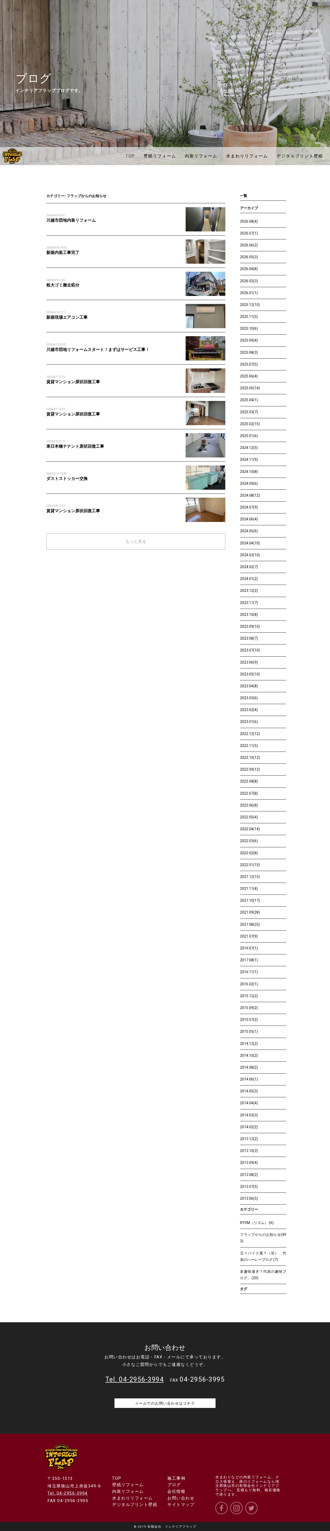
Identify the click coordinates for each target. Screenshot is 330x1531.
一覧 (243, 196)
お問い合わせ (180, 1498)
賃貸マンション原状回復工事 (73, 381)
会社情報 (176, 1491)
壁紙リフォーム (128, 1484)
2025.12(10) (250, 305)
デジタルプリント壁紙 (134, 1504)
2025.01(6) (249, 436)
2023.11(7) (249, 603)
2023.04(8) (249, 686)
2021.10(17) (250, 900)
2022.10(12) (250, 757)
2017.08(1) (249, 960)
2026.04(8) (249, 269)
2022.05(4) (249, 817)
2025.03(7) (249, 412)
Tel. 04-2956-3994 (67, 1493)
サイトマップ (180, 1504)
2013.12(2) (249, 1139)
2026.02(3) (249, 281)
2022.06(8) (249, 805)
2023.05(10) (250, 674)
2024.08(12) (250, 495)
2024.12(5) (249, 448)
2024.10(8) (249, 472)
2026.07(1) (249, 233)
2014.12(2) (249, 1044)
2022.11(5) (249, 746)
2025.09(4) (249, 340)
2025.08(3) (249, 352)
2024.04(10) (250, 543)
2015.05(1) (249, 1031)
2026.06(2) (249, 245)
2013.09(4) (249, 1163)
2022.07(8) (249, 793)
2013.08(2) (249, 1175)
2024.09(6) (249, 483)
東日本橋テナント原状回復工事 (75, 446)
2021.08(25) (250, 924)
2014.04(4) (249, 1103)
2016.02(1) (249, 984)
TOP (116, 1478)
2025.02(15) (250, 424)
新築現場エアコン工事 (67, 317)
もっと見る (136, 541)
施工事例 (176, 1478)
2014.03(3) (249, 1115)
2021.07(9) (249, 936)
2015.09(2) (249, 1008)
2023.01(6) (249, 722)
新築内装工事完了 (62, 252)
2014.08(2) (249, 1067)
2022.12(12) (250, 734)
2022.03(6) (249, 841)
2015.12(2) (249, 996)
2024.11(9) (249, 459)
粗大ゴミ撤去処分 (62, 285)
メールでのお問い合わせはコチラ (165, 1403)
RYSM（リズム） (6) (257, 1223)
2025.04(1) (249, 400)
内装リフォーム (128, 1491)
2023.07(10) (250, 650)
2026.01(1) (249, 293)
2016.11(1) (249, 972)
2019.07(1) (249, 948)
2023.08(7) (249, 638)
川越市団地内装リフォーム (71, 220)
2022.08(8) (249, 781)
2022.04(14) (250, 829)
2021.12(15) (250, 877)
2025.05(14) (250, 388)
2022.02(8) (249, 853)
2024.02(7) (249, 567)
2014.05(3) (249, 1091)
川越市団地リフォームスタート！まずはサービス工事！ (98, 349)
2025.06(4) (249, 376)
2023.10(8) (249, 615)
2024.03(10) (250, 555)
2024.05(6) (249, 531)
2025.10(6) (249, 328)
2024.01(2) (249, 579)
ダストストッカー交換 (67, 478)
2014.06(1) (249, 1079)
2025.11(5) (249, 317)
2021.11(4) (249, 889)
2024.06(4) (249, 519)
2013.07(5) (249, 1186)
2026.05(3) (249, 257)
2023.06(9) (249, 662)
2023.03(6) (249, 698)
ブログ (174, 1484)
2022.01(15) (250, 865)
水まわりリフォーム (132, 1498)
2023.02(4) (249, 710)
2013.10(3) (249, 1151)
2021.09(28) (250, 912)
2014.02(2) (249, 1127)
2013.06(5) (249, 1198)
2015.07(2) (249, 1020)
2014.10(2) (249, 1055)
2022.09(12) (250, 769)
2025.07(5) (249, 364)
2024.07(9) (249, 507)
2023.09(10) (250, 626)
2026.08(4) (249, 221)
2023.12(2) (249, 591)
